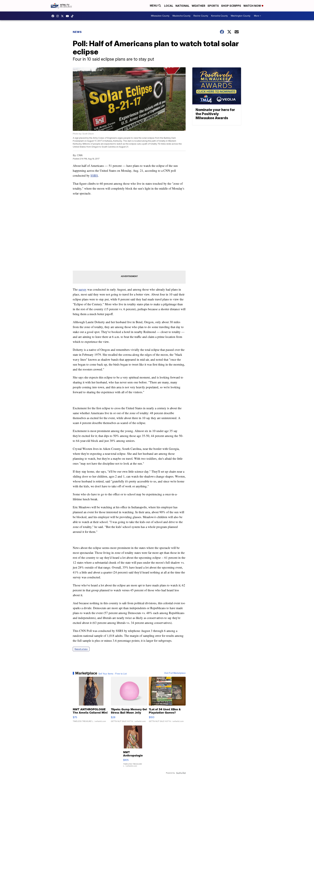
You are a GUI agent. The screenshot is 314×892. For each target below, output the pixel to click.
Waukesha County (181, 16)
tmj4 (54, 16)
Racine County (200, 16)
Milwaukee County (160, 16)
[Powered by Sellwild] (181, 773)
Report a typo (81, 649)
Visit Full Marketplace (175, 673)
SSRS (94, 175)
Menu (154, 5)
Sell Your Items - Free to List (112, 674)
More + (257, 16)
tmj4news (58, 16)
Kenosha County (219, 16)
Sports (213, 5)
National (182, 5)
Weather (198, 5)
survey (82, 289)
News (77, 32)
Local (168, 5)
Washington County (240, 16)
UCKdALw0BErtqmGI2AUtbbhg (68, 16)
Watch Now (252, 5)
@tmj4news (73, 16)
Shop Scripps (231, 5)
